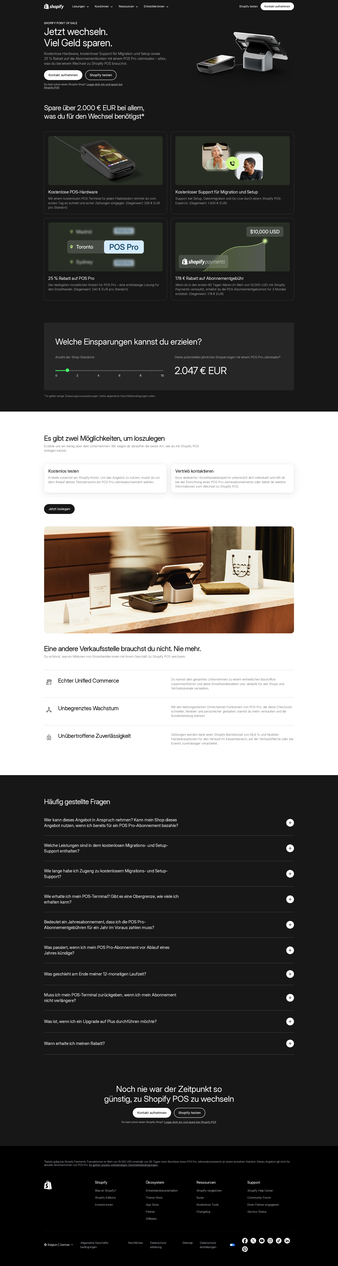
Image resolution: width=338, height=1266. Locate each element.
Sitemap (187, 1243)
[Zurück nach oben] (48, 1185)
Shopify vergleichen (209, 1190)
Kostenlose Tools (207, 1204)
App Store (152, 1204)
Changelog (203, 1211)
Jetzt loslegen (59, 509)
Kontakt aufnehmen (277, 6)
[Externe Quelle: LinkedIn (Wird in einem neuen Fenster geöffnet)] (287, 1240)
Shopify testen (101, 75)
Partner (150, 1211)
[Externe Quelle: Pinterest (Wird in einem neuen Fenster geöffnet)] (245, 1249)
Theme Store (154, 1197)
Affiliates (151, 1218)
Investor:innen (104, 1204)
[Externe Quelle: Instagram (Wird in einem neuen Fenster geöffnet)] (270, 1240)
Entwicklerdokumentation (162, 1190)
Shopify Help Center (260, 1190)
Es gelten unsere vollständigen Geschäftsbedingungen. (123, 1164)
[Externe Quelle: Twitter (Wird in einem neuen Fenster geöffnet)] (253, 1240)
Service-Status (257, 1211)
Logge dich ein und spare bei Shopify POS (190, 1122)
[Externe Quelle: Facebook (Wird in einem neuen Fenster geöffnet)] (245, 1240)
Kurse (200, 1197)
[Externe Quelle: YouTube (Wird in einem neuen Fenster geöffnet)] (262, 1240)
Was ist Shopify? (105, 1190)
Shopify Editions (105, 1197)
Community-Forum (259, 1197)
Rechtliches (135, 1243)
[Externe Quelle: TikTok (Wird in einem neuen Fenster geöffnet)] (278, 1240)
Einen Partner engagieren (263, 1204)
